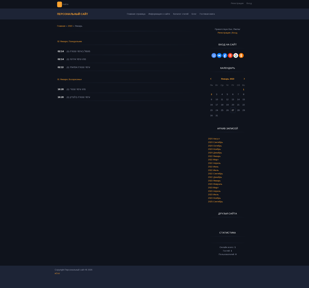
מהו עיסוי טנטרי (78, 89)
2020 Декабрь (215, 152)
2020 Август (214, 138)
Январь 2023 (227, 79)
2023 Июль (213, 194)
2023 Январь (214, 180)
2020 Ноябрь (214, 149)
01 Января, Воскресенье (69, 79)
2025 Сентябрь (215, 201)
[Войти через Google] (235, 55)
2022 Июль (213, 170)
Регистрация (237, 3)
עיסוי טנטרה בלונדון (80, 97)
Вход (249, 3)
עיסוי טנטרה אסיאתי (80, 67)
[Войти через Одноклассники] (241, 55)
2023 (70, 26)
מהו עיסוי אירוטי (78, 59)
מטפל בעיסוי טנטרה (80, 51)
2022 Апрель (214, 163)
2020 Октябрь (215, 146)
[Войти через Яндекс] (230, 55)
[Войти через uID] (213, 55)
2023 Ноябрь (214, 198)
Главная (61, 26)
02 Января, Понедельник (69, 41)
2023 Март (213, 187)
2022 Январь (214, 156)
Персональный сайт (72, 14)
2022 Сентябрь (215, 173)
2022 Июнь (213, 166)
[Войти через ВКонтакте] (219, 55)
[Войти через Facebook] (224, 55)
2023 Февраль (215, 184)
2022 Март (213, 159)
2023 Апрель (214, 191)
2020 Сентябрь (215, 142)
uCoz (57, 273)
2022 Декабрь (215, 177)
